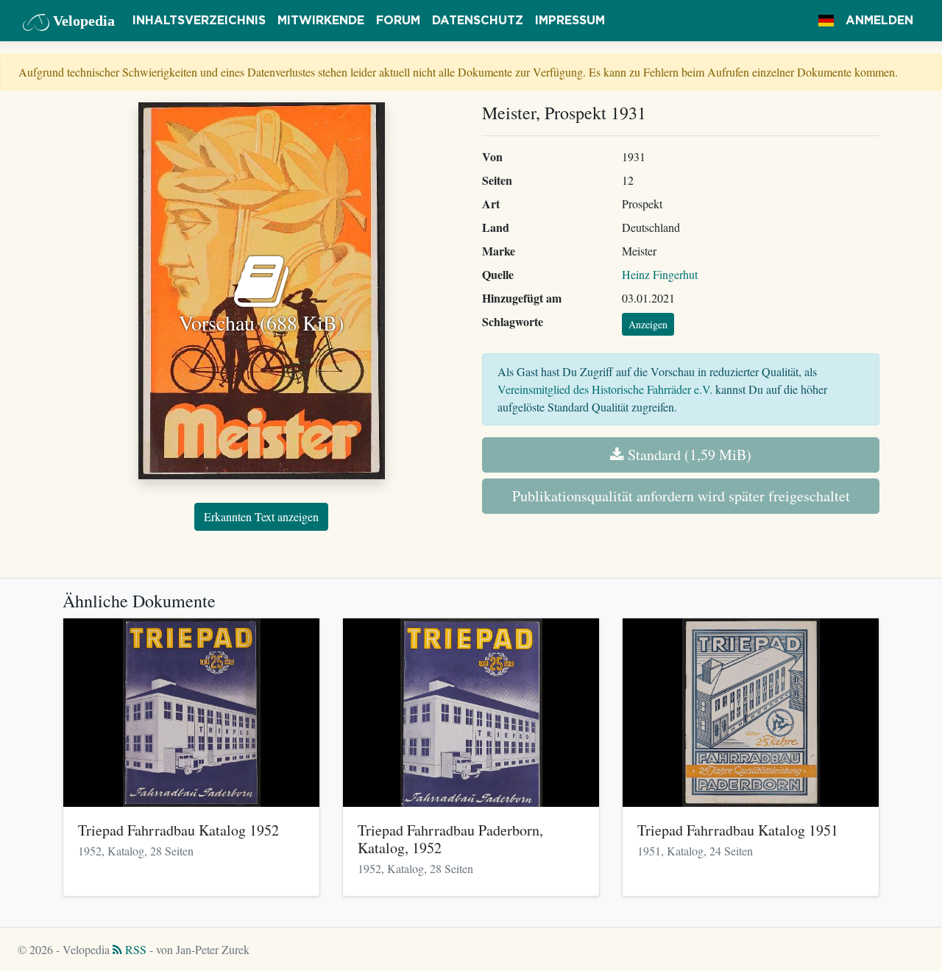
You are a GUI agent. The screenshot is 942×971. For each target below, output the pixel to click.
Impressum (570, 21)
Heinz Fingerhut (660, 274)
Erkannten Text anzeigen (261, 516)
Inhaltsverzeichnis (199, 21)
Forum (398, 21)
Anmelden (879, 21)
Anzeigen (647, 324)
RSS (134, 949)
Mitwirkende (320, 21)
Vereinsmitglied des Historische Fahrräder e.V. (604, 389)
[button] (826, 20)
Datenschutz (477, 21)
